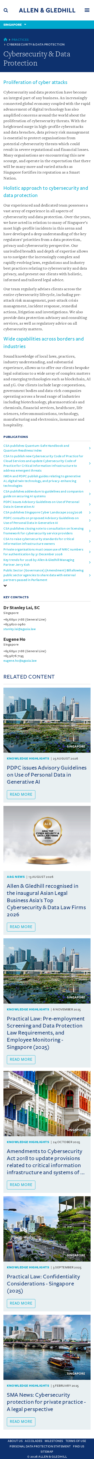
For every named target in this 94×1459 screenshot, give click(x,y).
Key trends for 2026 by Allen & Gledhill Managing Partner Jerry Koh (38, 562)
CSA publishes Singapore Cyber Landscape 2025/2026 (42, 512)
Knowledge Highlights (28, 758)
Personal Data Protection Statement (40, 1446)
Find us (78, 1446)
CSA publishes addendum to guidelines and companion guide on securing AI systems (43, 494)
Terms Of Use (75, 1441)
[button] (5, 585)
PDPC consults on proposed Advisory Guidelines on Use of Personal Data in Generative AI (41, 520)
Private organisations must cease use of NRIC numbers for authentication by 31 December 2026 (43, 552)
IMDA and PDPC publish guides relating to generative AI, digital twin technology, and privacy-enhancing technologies (42, 481)
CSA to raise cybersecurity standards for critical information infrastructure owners (38, 541)
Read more (21, 795)
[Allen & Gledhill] (47, 10)
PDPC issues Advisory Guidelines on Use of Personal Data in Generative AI (41, 504)
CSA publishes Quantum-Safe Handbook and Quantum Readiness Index (36, 448)
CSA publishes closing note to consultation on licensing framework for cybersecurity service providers (43, 531)
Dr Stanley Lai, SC (21, 608)
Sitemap (47, 1451)
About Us (15, 1441)
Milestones (54, 1441)
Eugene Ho (14, 639)
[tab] (47, 585)
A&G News (16, 876)
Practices (20, 39)
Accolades (33, 1441)
